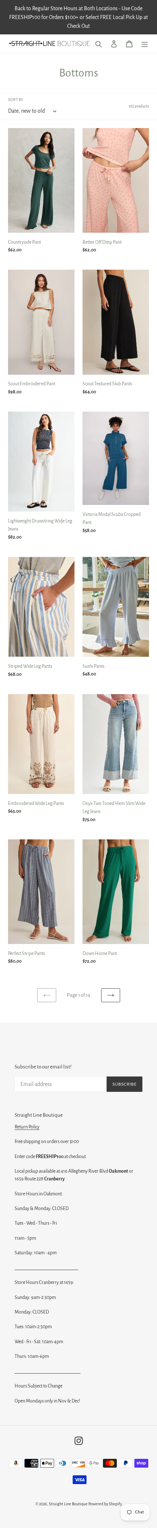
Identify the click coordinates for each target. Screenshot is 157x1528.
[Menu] (144, 44)
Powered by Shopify (105, 1504)
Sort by (15, 99)
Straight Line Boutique (68, 1504)
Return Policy (27, 1127)
